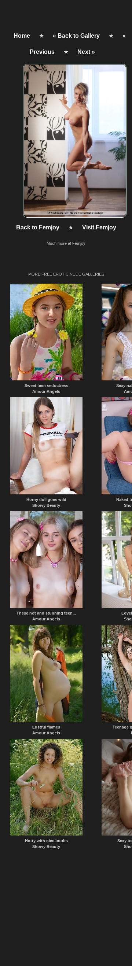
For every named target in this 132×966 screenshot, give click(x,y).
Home (22, 36)
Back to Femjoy (37, 227)
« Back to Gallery (76, 36)
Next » (86, 52)
